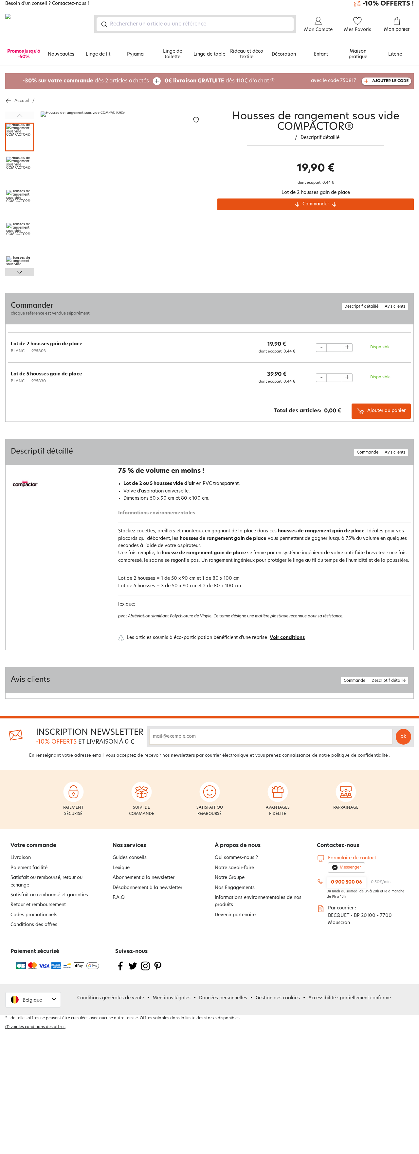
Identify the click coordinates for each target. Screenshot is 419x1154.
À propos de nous (238, 845)
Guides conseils (130, 857)
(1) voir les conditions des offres (35, 1027)
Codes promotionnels (33, 915)
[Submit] (103, 24)
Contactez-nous (338, 845)
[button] (33, 999)
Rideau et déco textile (246, 54)
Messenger (350, 868)
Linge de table (209, 54)
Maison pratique (358, 54)
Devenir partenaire (235, 915)
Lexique (121, 868)
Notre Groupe (230, 877)
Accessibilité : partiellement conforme (349, 998)
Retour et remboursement (38, 905)
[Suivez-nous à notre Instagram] (145, 970)
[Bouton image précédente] (19, 115)
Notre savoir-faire (234, 868)
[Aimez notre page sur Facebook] (120, 970)
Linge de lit (98, 54)
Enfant (321, 54)
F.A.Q (119, 897)
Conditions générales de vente (110, 998)
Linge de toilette (172, 54)
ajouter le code (390, 81)
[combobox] (195, 24)
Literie (395, 54)
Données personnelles (223, 998)
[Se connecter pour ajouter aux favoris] (196, 120)
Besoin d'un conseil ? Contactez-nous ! (47, 4)
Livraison (20, 857)
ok (403, 736)
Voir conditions (287, 637)
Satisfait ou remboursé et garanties (49, 895)
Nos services (129, 845)
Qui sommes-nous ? (236, 857)
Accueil (21, 101)
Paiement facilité (28, 868)
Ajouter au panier (386, 410)
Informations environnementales (156, 513)
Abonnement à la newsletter (143, 877)
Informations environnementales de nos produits (258, 901)
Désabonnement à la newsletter (147, 888)
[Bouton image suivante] (19, 272)
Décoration (284, 54)
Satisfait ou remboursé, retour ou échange (46, 881)
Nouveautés (61, 54)
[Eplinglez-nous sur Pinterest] (158, 970)
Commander (315, 204)
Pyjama (135, 54)
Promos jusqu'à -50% (23, 54)
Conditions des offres (33, 924)
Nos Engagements (235, 888)
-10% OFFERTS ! (388, 4)
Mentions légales (172, 998)
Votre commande (33, 845)
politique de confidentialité (359, 755)
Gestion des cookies (278, 998)
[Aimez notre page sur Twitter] (133, 970)
